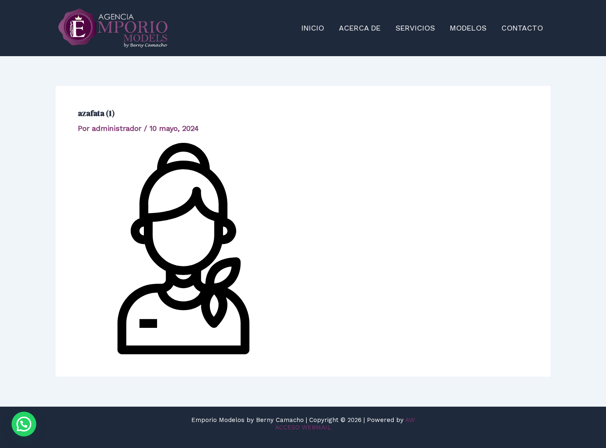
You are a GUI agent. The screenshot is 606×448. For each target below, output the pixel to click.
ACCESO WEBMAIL (303, 427)
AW (410, 420)
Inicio (312, 28)
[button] (24, 424)
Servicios (415, 28)
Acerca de (360, 28)
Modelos (468, 28)
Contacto (522, 28)
